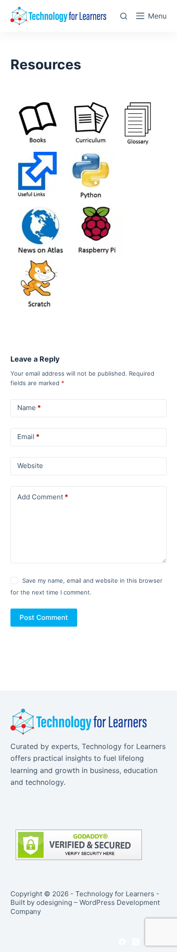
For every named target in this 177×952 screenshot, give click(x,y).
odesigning (54, 902)
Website (30, 465)
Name (29, 407)
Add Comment (42, 497)
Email (28, 436)
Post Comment (44, 617)
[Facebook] (122, 941)
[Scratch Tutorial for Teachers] (39, 283)
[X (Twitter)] (136, 941)
